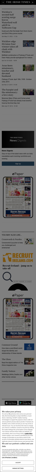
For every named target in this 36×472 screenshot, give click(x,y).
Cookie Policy (28, 433)
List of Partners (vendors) (9, 457)
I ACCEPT (18, 462)
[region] (18, 439)
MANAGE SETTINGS (18, 468)
